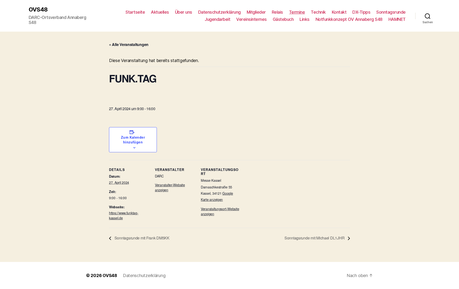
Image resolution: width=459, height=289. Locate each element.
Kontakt (339, 12)
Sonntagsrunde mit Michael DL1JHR (314, 238)
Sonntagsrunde (391, 12)
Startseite (135, 12)
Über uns (183, 12)
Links (305, 19)
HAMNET (397, 19)
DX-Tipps (361, 12)
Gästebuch (283, 19)
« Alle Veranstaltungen (128, 44)
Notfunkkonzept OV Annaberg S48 (349, 19)
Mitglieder (256, 12)
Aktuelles (160, 12)
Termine (297, 12)
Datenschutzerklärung (219, 12)
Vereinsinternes (251, 19)
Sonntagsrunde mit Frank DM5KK (141, 238)
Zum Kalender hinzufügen (133, 139)
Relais (277, 12)
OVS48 (38, 9)
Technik (318, 12)
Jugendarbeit (217, 19)
